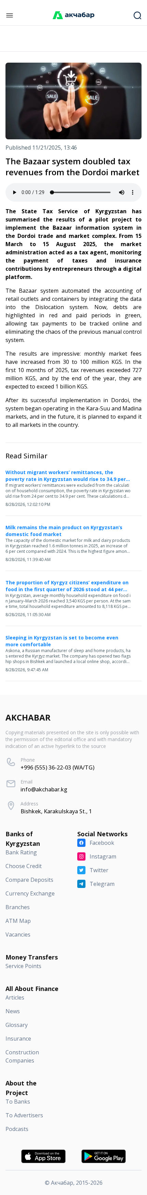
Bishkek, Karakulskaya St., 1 (56, 811)
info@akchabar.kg (44, 789)
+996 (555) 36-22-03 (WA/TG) (57, 767)
